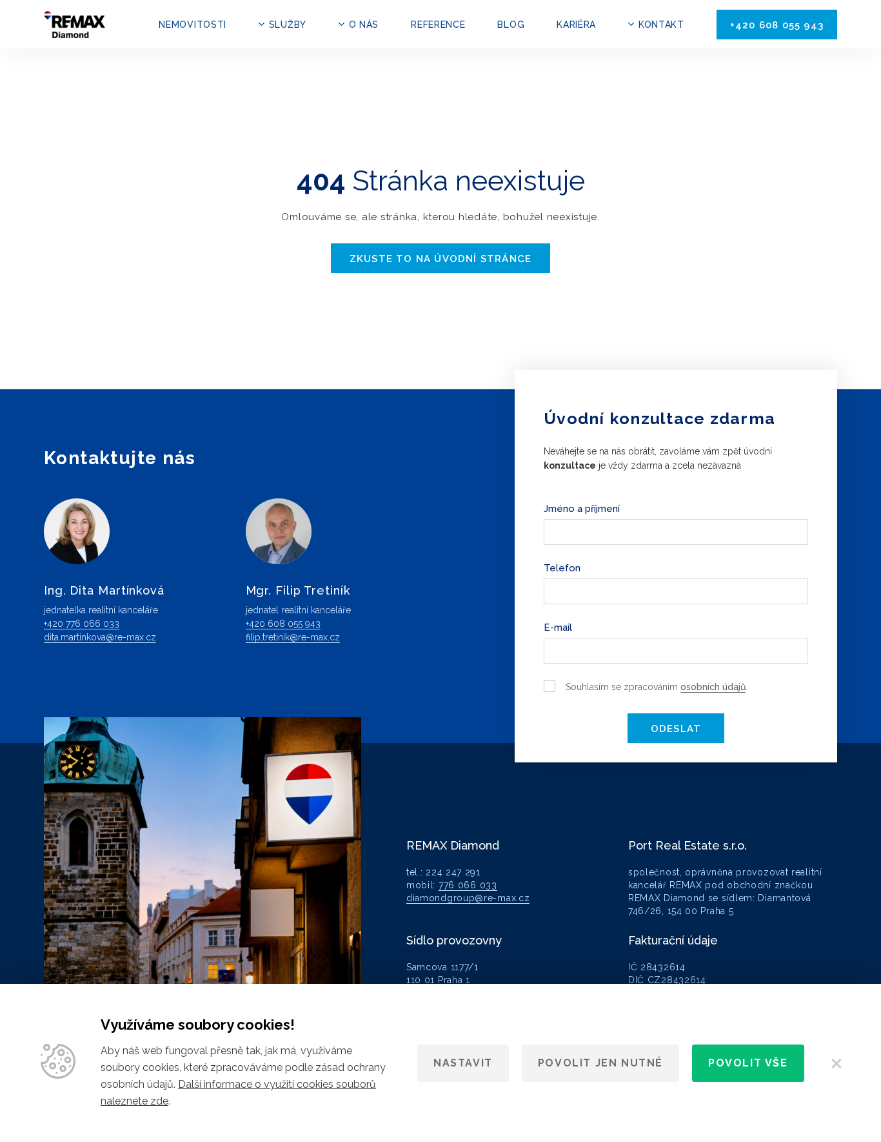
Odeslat (676, 729)
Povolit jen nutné (600, 1063)
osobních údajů (713, 687)
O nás (364, 24)
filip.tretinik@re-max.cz (293, 637)
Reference (438, 24)
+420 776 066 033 (81, 623)
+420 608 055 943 (777, 25)
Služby (287, 24)
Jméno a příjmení (582, 509)
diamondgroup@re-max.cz (468, 898)
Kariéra (576, 24)
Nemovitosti (192, 24)
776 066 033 (468, 885)
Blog (510, 24)
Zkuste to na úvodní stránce (440, 259)
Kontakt (661, 24)
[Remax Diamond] (74, 24)
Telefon (562, 568)
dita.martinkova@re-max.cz (100, 637)
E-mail (558, 627)
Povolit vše (748, 1063)
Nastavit (463, 1063)
